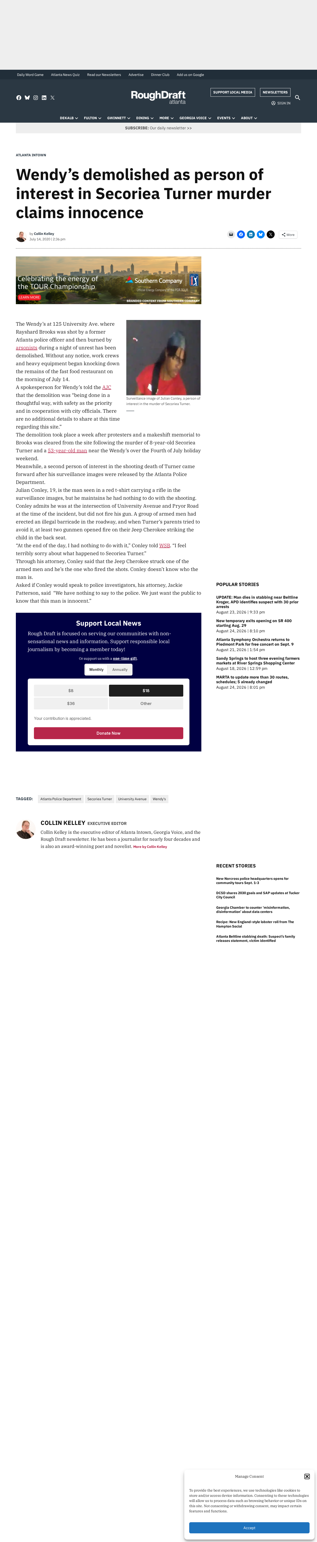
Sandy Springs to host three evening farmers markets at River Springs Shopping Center (258, 660)
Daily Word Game (30, 74)
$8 (71, 690)
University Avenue (132, 799)
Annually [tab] (120, 669)
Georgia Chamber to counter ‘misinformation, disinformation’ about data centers (253, 909)
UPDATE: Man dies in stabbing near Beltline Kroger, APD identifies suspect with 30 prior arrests (257, 602)
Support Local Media (232, 92)
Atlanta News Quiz (65, 74)
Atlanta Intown (31, 155)
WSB (164, 545)
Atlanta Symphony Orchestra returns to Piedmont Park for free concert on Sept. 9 (255, 642)
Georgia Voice (193, 118)
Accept (249, 1527)
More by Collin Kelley (150, 846)
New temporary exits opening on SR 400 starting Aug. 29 (254, 623)
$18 (146, 690)
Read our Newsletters (104, 74)
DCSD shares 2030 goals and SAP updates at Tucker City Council (258, 894)
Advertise (136, 74)
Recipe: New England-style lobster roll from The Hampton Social (255, 923)
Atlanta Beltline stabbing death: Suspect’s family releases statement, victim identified (255, 938)
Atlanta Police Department (60, 799)
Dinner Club (160, 74)
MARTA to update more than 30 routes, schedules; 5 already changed (252, 679)
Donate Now (108, 733)
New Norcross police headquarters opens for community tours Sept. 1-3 (252, 880)
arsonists (26, 347)
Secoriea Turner (99, 799)
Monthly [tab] (96, 669)
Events (224, 118)
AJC (106, 387)
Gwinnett (116, 118)
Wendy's (159, 799)
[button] (307, 1476)
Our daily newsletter (155, 127)
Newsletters (275, 92)
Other (146, 703)
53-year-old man (67, 450)
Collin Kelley (44, 233)
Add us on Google (190, 74)
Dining (142, 118)
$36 (71, 703)
